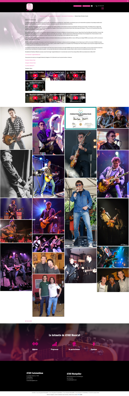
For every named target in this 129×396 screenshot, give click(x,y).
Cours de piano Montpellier (68, 392)
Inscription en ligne (77, 5)
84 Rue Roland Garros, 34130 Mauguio (75, 376)
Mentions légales (50, 394)
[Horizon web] (79, 394)
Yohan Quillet (29, 321)
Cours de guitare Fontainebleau (55, 392)
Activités (33, 392)
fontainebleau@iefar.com (32, 380)
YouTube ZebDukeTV (29, 65)
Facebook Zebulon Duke (30, 60)
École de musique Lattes (94, 392)
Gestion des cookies (73, 394)
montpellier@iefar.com (72, 379)
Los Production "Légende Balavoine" (32, 54)
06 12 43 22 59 (30, 378)
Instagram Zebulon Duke (30, 62)
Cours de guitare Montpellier (42, 392)
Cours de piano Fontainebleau (81, 392)
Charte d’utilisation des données (61, 394)
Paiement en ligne (86, 5)
